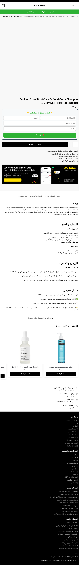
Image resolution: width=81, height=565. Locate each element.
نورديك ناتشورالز (72, 463)
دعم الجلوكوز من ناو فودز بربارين (67, 525)
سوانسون (74, 469)
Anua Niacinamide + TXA (69, 508)
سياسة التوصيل (72, 437)
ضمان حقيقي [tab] (22, 196)
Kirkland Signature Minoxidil (68, 491)
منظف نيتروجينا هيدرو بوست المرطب (61, 367)
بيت (77, 16)
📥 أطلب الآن (40, 135)
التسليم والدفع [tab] (50, 196)
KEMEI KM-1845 (72, 523)
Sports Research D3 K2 (69, 511)
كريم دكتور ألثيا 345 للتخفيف (68, 494)
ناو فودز (75, 454)
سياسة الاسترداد (72, 434)
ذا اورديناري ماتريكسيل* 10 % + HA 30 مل (25, 367)
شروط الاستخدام (72, 440)
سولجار (75, 460)
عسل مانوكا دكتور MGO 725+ (68, 548)
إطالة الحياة (74, 483)
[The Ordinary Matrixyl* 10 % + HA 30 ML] (25, 347)
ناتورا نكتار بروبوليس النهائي (68, 542)
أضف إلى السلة (35, 144)
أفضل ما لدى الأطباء (71, 477)
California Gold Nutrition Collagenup (65, 514)
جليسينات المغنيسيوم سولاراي (68, 534)
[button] (3, 5)
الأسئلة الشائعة (73, 429)
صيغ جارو (75, 474)
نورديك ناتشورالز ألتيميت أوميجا (67, 500)
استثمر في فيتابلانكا (71, 443)
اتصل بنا (75, 426)
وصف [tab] (59, 196)
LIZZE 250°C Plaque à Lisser (68, 531)
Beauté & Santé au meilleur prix (12, 16)
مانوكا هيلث (74, 457)
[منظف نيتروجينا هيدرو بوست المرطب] (61, 347)
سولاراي (75, 466)
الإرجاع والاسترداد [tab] (36, 196)
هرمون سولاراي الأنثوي (70, 545)
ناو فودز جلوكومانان (71, 528)
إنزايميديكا (74, 471)
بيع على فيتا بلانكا (72, 420)
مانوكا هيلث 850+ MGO (70, 506)
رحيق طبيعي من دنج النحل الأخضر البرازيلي (63, 497)
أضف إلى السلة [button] (60, 374)
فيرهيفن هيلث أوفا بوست (69, 540)
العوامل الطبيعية (72, 480)
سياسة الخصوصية (72, 432)
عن (77, 423)
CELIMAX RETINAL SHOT (68, 503)
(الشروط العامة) (72, 446)
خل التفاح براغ (73, 537)
